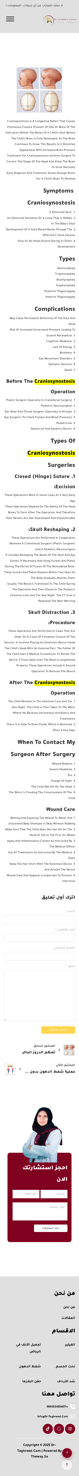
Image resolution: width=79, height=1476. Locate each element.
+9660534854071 (57, 1406)
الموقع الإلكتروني (64, 947)
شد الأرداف (66, 1381)
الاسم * (70, 911)
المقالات (68, 1318)
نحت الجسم (65, 1367)
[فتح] (13, 19)
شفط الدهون (30, 1367)
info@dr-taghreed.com (52, 1416)
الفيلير (70, 1345)
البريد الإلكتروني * (65, 929)
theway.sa (39, 1457)
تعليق (70, 966)
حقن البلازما (31, 1381)
